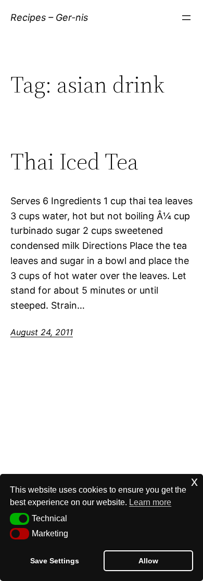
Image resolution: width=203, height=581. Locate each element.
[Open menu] (186, 17)
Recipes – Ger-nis (49, 17)
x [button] (194, 481)
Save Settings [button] (54, 561)
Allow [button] (148, 561)
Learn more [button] (150, 502)
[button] (19, 518)
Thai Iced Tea (74, 162)
